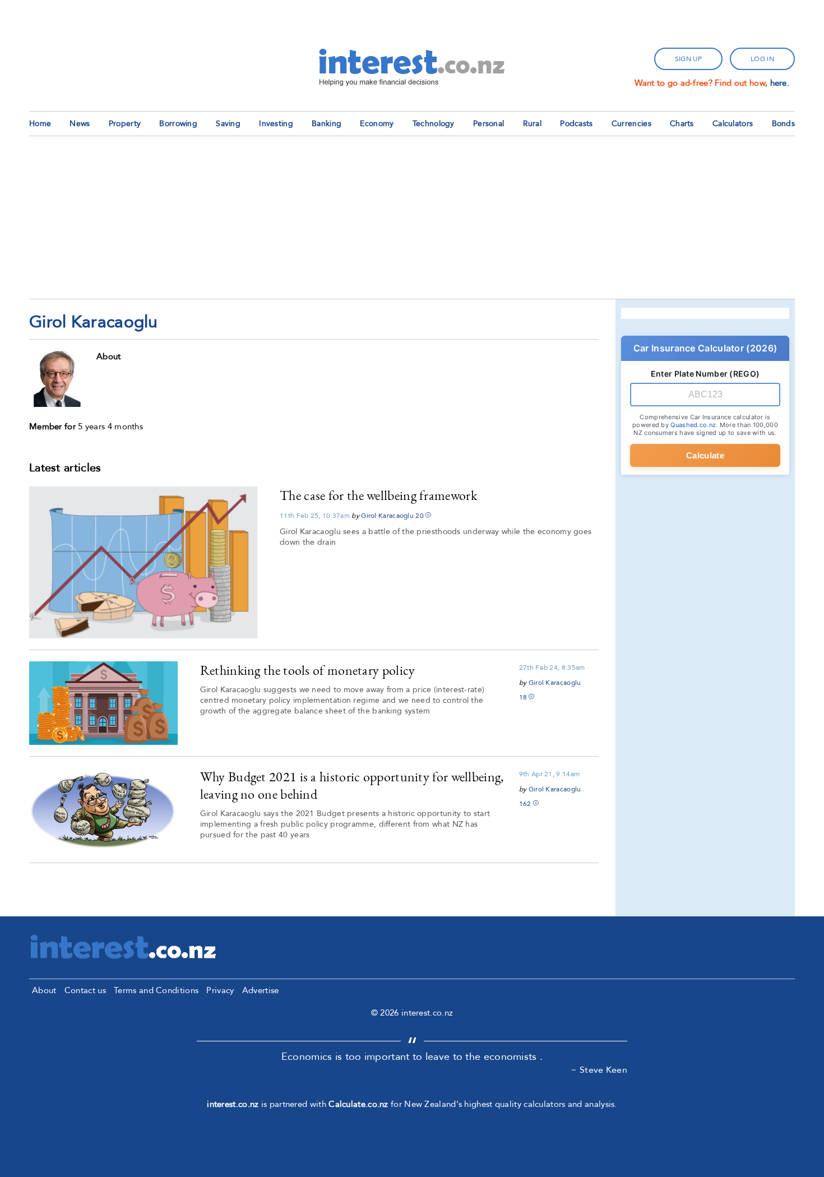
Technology (434, 123)
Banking (326, 123)
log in (762, 58)
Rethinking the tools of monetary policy (307, 670)
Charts (682, 123)
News (80, 123)
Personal (488, 123)
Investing (276, 123)
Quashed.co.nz (693, 425)
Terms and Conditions (156, 990)
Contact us (85, 990)
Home (40, 123)
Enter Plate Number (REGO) (705, 373)
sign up (688, 58)
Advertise (260, 990)
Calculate (705, 455)
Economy (377, 123)
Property (125, 123)
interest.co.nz (232, 1104)
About (44, 990)
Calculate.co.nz (358, 1104)
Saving (228, 123)
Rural (532, 123)
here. (780, 83)
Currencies (631, 123)
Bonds (783, 123)
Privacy (220, 990)
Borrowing (178, 123)
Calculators (732, 123)
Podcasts (576, 123)
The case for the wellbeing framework (378, 495)
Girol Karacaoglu (387, 515)
